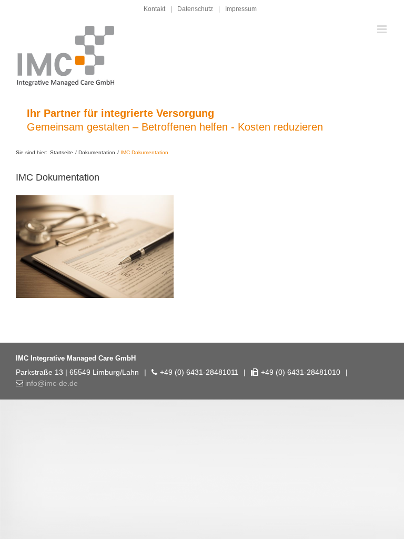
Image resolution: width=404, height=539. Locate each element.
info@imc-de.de (51, 383)
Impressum (241, 9)
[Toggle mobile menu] (382, 29)
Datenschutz (195, 9)
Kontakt (154, 9)
